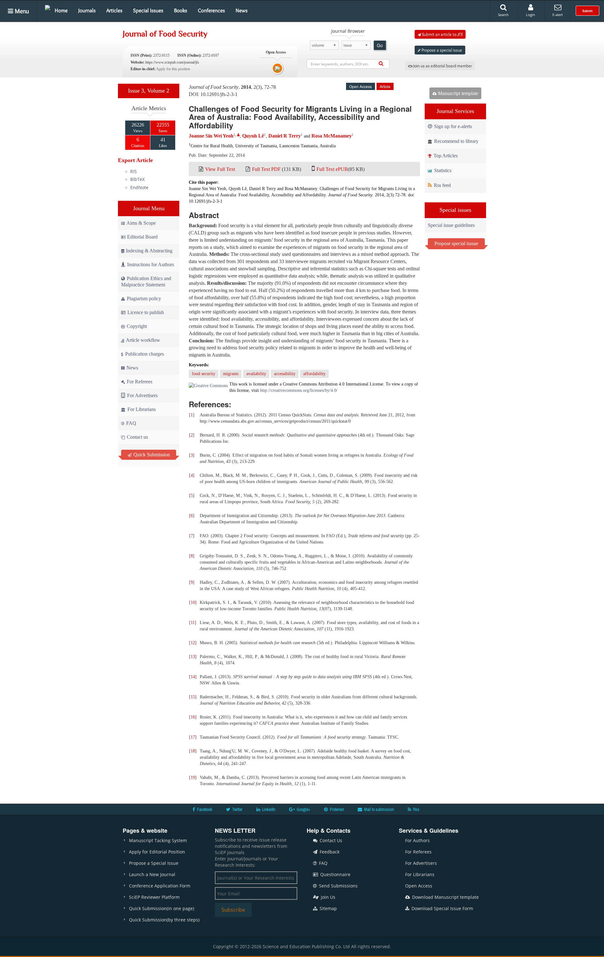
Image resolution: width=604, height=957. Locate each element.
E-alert (557, 14)
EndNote (139, 187)
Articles (114, 10)
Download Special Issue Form (441, 908)
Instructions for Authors (150, 264)
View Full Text (220, 169)
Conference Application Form (159, 886)
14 (193, 676)
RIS (133, 171)
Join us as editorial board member (442, 66)
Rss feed (442, 185)
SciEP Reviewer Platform (154, 897)
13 (193, 656)
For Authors (417, 840)
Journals (87, 10)
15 (193, 697)
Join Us (327, 897)
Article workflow (142, 340)
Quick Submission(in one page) (161, 908)
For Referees (139, 381)
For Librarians (141, 409)
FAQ (130, 423)
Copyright (136, 326)
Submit (587, 10)
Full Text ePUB (332, 169)
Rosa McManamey (331, 135)
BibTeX (137, 179)
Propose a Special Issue (153, 863)
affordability (314, 373)
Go (380, 45)
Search (503, 14)
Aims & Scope (141, 223)
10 (193, 602)
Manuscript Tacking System (158, 840)
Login (530, 14)
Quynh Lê (253, 135)
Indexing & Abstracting (149, 250)
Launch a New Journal (152, 874)
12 (193, 642)
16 (193, 717)
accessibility (284, 373)
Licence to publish (145, 312)
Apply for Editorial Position (157, 852)
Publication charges (144, 354)
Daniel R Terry (284, 135)
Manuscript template (457, 93)
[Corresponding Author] (238, 135)
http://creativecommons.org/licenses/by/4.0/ (299, 390)
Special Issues (148, 10)
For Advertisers (142, 395)
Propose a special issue (441, 50)
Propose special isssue (456, 243)
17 (193, 737)
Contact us (137, 437)
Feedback (328, 852)
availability (256, 373)
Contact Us (330, 840)
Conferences (211, 10)
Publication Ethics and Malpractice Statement (146, 281)
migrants (230, 373)
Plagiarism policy (143, 298)
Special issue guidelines (451, 225)
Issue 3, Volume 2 (148, 90)
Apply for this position (173, 69)
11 (193, 622)
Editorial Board (142, 236)
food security (203, 373)
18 (193, 751)
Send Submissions (338, 886)
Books (180, 10)
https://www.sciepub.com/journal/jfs (172, 62)
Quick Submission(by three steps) (164, 920)
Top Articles (445, 155)
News (242, 10)
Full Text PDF (266, 169)
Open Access (418, 886)
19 (193, 777)
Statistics (442, 170)
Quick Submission (151, 454)
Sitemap (327, 908)
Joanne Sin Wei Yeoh (211, 135)
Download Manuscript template (445, 897)
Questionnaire (334, 874)
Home (61, 10)
